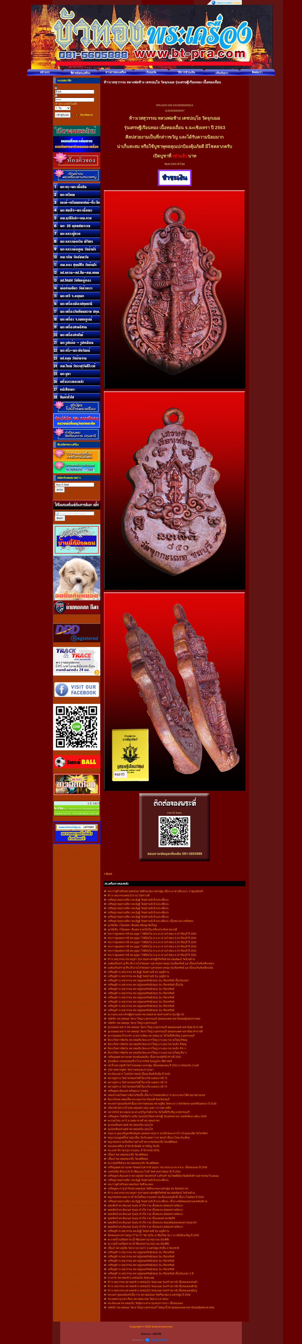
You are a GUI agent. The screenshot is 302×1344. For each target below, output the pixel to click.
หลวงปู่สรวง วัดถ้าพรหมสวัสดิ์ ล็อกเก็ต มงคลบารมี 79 (137, 1078)
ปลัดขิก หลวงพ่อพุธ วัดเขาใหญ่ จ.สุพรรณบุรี (132, 1022)
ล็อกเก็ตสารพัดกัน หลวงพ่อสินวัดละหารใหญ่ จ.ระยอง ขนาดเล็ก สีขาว (147, 1048)
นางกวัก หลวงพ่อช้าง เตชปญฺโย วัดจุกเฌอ (131, 1277)
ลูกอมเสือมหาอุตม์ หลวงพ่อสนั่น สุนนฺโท (130, 1124)
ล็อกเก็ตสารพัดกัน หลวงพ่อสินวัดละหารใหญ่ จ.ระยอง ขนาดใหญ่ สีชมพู (147, 1039)
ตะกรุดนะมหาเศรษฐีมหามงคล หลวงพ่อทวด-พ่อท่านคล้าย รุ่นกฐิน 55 (146, 1014)
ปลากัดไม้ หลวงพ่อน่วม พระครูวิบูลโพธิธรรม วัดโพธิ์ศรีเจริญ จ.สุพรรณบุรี (148, 1112)
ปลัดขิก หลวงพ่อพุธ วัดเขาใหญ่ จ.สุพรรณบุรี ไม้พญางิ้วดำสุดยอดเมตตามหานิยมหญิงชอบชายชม (161, 1307)
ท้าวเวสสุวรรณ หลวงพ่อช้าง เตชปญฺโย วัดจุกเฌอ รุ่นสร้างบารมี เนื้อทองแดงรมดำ (153, 1282)
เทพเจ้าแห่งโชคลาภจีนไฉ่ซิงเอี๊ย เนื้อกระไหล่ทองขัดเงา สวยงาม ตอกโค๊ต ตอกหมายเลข (156, 1095)
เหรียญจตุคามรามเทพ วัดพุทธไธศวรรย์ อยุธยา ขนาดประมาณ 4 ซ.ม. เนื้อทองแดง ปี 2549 (157, 1167)
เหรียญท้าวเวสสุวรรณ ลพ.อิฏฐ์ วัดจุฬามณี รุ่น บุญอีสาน (138, 971)
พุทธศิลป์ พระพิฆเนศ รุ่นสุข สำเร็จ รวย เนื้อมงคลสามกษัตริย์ (141, 1218)
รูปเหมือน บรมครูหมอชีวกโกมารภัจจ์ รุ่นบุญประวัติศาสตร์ (140, 1061)
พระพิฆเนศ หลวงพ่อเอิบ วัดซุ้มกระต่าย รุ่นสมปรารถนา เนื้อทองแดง (145, 1303)
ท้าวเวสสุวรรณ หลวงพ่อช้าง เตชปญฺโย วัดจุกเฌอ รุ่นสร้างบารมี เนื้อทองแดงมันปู (152, 1290)
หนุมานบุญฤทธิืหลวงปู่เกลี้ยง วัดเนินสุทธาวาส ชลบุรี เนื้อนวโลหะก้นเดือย (149, 1137)
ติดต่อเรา (257, 72)
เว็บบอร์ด (151, 72)
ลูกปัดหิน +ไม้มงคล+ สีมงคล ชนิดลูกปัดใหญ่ (132, 925)
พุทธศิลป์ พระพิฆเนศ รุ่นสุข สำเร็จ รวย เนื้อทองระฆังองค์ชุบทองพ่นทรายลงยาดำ (152, 1222)
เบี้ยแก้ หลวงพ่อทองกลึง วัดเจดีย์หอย (128, 1154)
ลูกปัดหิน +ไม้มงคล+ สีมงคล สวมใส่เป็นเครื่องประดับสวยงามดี (142, 929)
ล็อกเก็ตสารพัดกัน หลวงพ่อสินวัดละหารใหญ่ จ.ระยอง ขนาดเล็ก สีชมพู (147, 1044)
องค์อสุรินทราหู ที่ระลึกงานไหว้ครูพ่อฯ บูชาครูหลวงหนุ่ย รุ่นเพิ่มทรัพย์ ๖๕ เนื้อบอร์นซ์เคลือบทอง (161, 963)
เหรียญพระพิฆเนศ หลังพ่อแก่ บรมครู (128, 1090)
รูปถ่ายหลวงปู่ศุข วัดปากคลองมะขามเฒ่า (131, 1069)
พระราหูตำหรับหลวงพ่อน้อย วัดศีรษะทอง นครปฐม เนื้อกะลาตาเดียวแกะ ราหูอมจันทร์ (155, 891)
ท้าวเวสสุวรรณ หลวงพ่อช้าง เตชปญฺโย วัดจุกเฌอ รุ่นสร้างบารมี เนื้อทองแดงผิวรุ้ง (152, 1286)
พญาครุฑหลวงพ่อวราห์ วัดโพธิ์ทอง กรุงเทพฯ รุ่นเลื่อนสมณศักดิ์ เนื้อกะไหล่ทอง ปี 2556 (156, 1197)
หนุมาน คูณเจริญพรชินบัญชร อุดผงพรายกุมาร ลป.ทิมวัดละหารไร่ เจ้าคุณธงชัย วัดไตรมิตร (158, 1133)
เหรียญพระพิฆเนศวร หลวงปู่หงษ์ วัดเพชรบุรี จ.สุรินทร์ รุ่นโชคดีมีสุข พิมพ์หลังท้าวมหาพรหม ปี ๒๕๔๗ (163, 1175)
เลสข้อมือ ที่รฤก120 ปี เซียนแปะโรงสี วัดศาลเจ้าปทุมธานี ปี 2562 (144, 1171)
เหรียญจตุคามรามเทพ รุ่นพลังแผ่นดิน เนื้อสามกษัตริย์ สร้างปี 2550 (144, 1056)
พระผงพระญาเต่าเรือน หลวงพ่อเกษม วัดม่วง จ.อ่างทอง (138, 1299)
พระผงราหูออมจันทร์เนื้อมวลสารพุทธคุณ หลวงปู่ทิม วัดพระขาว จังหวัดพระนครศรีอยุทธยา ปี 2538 (162, 1103)
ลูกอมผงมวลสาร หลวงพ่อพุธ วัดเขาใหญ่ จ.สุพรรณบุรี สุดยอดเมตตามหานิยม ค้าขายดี (155, 1027)
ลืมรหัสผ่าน (86, 114)
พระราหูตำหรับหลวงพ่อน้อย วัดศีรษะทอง (130, 1184)
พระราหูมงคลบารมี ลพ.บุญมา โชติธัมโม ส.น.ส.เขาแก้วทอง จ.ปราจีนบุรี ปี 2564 (152, 933)
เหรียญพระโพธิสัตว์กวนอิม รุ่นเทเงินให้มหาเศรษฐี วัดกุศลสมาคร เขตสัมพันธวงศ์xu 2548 (157, 1116)
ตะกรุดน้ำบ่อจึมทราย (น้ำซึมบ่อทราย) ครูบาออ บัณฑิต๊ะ (139, 1239)
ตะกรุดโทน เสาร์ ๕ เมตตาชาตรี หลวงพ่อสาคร (133, 1120)
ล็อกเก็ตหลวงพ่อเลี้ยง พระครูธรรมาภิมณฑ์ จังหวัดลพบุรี (138, 1099)
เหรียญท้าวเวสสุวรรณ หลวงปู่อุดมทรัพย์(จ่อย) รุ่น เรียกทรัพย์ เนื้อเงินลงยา (148, 980)
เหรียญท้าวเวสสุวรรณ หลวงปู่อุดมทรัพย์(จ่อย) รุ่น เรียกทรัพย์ (141, 988)
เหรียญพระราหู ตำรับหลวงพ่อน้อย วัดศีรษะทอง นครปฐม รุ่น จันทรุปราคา (148, 1188)
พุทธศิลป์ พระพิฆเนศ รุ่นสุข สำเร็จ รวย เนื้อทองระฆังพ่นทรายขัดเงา (145, 1205)
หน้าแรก (45, 72)
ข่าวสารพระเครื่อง (115, 72)
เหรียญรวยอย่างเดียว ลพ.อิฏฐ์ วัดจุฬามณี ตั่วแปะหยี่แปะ (138, 899)
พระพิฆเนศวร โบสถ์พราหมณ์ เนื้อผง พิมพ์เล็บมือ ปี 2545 (139, 1073)
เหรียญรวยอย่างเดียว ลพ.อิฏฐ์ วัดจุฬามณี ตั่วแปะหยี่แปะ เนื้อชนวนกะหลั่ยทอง (150, 921)
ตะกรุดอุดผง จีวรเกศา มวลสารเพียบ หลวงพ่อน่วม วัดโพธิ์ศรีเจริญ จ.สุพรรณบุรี (151, 1035)
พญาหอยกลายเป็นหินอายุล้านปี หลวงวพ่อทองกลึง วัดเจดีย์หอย (142, 1141)
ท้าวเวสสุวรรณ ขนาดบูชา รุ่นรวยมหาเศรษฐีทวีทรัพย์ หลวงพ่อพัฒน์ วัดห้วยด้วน (151, 959)
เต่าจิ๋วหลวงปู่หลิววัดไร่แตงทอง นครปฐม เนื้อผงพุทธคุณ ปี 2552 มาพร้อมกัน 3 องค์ (153, 1065)
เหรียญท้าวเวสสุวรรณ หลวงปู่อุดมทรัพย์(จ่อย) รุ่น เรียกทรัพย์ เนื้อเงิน (145, 984)
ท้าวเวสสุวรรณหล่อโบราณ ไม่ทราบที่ (128, 895)
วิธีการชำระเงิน (186, 72)
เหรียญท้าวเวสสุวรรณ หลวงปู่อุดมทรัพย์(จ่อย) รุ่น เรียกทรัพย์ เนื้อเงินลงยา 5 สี (150, 1273)
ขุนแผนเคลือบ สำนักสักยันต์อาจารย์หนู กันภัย (133, 1146)
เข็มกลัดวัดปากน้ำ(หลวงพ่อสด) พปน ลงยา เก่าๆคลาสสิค (139, 1107)
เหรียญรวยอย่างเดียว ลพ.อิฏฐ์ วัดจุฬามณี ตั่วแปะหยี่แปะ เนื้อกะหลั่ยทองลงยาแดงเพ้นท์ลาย (157, 1201)
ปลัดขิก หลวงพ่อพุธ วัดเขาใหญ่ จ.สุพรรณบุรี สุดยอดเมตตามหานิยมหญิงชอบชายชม (154, 1018)
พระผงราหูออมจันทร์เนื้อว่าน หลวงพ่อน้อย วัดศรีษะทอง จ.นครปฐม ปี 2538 (149, 1294)
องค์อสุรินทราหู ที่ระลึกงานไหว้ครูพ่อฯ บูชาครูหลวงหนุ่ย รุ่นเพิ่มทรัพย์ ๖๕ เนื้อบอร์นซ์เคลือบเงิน (160, 967)
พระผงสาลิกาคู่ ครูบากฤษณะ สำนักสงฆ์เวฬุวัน (133, 1150)
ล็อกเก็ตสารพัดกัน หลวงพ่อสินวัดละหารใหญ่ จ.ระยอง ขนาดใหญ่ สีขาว (147, 1052)
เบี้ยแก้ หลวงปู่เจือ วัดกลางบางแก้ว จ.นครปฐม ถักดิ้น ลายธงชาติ (143, 1248)
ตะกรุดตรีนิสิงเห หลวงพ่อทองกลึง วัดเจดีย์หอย (133, 1163)
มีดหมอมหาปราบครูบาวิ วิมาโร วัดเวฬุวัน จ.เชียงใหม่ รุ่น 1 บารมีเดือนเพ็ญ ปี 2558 (153, 1235)
